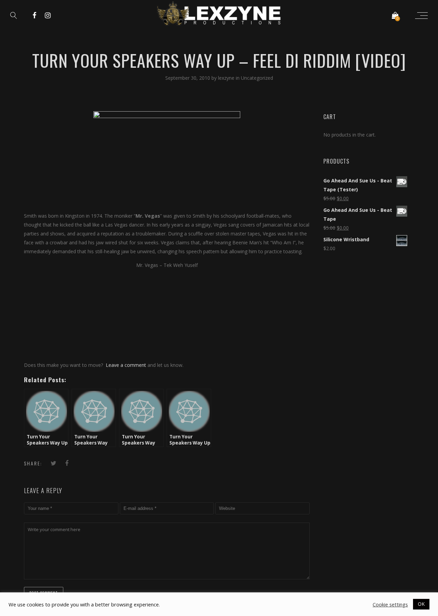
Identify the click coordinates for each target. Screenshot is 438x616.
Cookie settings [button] (390, 604)
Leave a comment (126, 365)
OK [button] (421, 604)
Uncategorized (257, 78)
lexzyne (227, 78)
